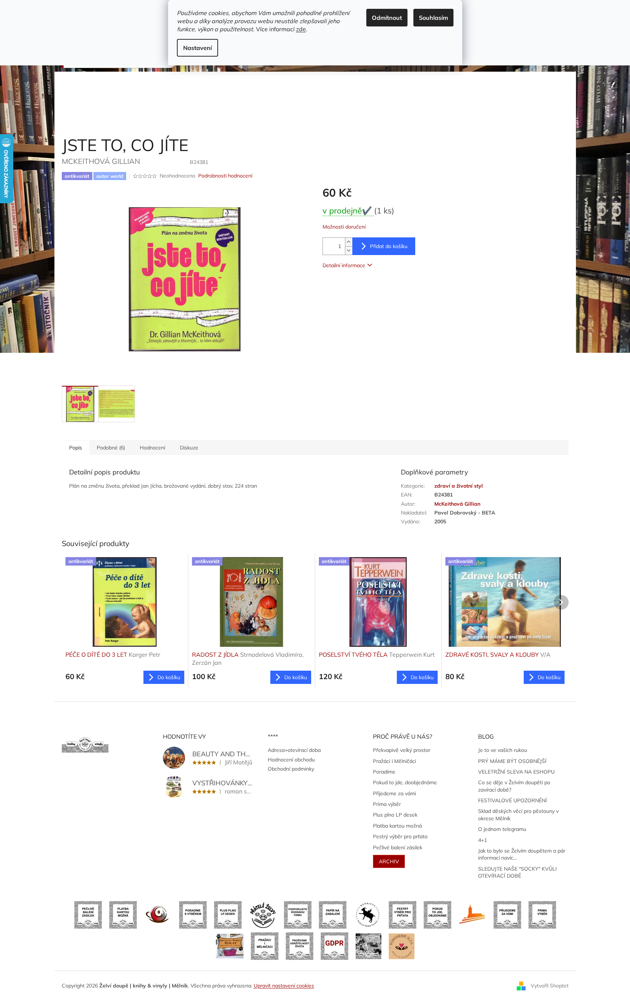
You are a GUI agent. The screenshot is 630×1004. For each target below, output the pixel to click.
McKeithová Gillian (457, 504)
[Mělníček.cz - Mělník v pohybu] (472, 914)
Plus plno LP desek (395, 814)
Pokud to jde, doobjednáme (405, 782)
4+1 (482, 840)
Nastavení (197, 47)
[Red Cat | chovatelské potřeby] (229, 945)
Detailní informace (344, 265)
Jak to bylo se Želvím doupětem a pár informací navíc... (521, 854)
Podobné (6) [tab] (111, 447)
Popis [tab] (75, 447)
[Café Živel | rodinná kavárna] (158, 914)
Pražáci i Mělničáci (394, 761)
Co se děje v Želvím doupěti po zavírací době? (514, 786)
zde (301, 29)
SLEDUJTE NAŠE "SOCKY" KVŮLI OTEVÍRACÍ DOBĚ (517, 872)
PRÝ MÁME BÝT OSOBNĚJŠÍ (512, 761)
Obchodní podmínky (291, 768)
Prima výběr (387, 804)
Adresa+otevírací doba (294, 750)
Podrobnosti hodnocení (225, 175)
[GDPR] (334, 945)
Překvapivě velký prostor (401, 750)
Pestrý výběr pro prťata (400, 836)
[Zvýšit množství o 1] (348, 242)
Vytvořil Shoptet (550, 985)
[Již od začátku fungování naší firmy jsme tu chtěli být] (264, 945)
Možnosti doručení (344, 226)
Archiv (389, 861)
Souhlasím (433, 17)
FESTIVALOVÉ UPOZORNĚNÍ (512, 800)
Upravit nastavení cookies (284, 985)
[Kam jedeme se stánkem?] (368, 945)
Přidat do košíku (388, 246)
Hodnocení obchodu (291, 759)
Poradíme (384, 771)
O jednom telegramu (502, 829)
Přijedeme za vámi (394, 793)
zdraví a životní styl (458, 486)
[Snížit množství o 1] (348, 250)
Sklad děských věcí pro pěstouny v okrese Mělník (518, 814)
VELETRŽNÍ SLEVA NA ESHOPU (516, 771)
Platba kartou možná (397, 825)
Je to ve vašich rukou (502, 750)
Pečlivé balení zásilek (397, 847)
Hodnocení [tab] (152, 447)
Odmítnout (387, 17)
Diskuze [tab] (189, 447)
